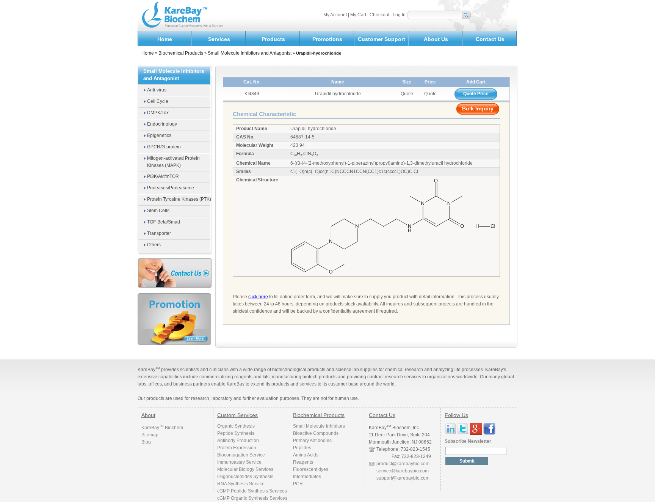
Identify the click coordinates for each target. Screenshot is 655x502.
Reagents (303, 462)
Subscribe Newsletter (468, 441)
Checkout (380, 14)
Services (219, 39)
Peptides (302, 447)
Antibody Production (238, 440)
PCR (298, 483)
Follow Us (456, 415)
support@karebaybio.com (402, 478)
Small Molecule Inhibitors (319, 426)
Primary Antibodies (312, 440)
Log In (399, 14)
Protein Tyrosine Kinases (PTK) (179, 199)
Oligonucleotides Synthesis (245, 476)
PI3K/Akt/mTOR (163, 176)
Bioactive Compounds (315, 433)
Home (164, 39)
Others (154, 244)
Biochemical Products (180, 53)
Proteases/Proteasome (170, 187)
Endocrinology (162, 124)
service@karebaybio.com (402, 471)
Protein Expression (236, 447)
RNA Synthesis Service (241, 483)
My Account (335, 14)
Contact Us (490, 39)
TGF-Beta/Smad (163, 222)
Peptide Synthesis (235, 433)
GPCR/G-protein (164, 146)
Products (273, 39)
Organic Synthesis (236, 426)
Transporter (159, 233)
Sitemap (149, 434)
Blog (146, 442)
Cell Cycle (157, 101)
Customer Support (381, 39)
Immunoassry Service (239, 462)
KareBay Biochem (162, 427)
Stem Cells (158, 210)
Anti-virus (156, 90)
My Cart (358, 14)
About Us (436, 39)
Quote (430, 93)
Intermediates (307, 476)
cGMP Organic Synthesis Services (252, 498)
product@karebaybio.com (402, 463)
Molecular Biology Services (245, 469)
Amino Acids (305, 455)
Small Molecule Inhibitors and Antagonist (249, 53)
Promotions (327, 39)
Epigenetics (159, 135)
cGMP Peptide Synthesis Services (252, 491)
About (148, 415)
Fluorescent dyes (310, 469)
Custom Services (237, 415)
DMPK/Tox (158, 112)
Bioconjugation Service (241, 455)
